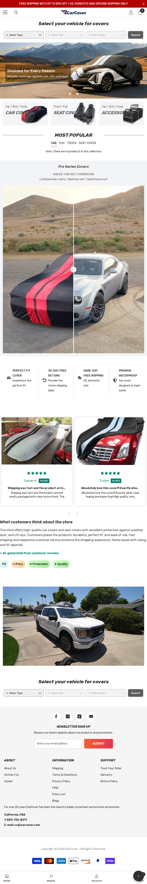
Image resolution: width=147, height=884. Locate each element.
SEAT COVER (87, 143)
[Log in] (131, 12)
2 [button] (74, 94)
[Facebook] (56, 716)
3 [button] (77, 94)
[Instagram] (67, 716)
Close (143, 3)
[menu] (5, 12)
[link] (20, 378)
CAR (54, 143)
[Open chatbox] (138, 876)
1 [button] (70, 94)
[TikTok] (79, 716)
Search (135, 34)
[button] (70, 514)
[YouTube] (91, 716)
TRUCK (72, 143)
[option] (73, 71)
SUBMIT (99, 743)
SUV (62, 143)
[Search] (16, 12)
